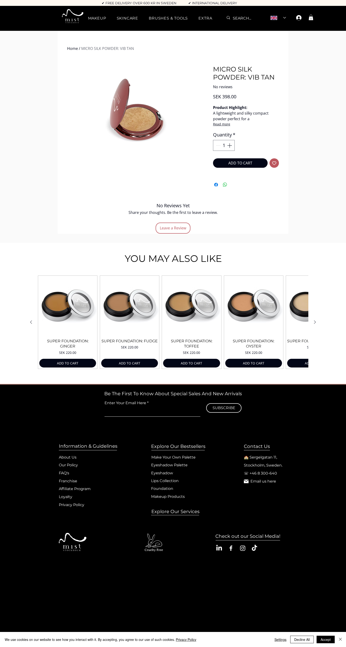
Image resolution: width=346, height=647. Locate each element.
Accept (326, 639)
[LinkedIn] (219, 548)
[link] (311, 17)
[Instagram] (242, 548)
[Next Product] (315, 322)
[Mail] (246, 481)
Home (72, 48)
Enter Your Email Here (125, 403)
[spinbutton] (224, 145)
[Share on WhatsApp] (225, 185)
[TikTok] (254, 548)
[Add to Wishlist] (274, 163)
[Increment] (230, 145)
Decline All (302, 639)
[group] (173, 322)
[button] (97, 18)
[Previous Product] (31, 322)
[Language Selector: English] (278, 18)
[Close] (340, 639)
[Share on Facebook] (216, 185)
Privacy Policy (186, 639)
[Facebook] (230, 548)
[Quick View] (67, 305)
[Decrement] (218, 145)
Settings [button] (280, 639)
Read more (221, 124)
